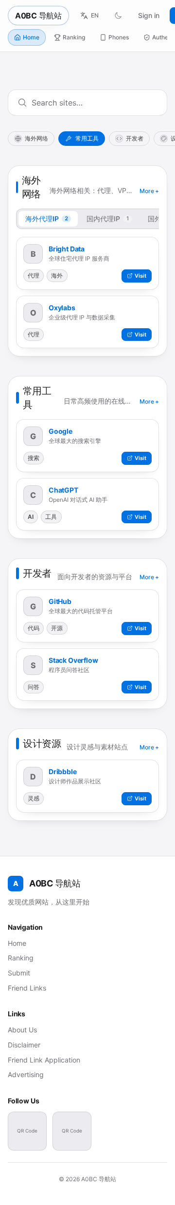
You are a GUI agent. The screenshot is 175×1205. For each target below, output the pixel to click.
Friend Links (27, 988)
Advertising (26, 1074)
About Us (22, 1030)
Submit (19, 973)
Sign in (148, 15)
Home (31, 37)
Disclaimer (24, 1045)
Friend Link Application (44, 1060)
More (149, 191)
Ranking (74, 37)
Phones (118, 37)
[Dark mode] (118, 15)
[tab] (48, 219)
